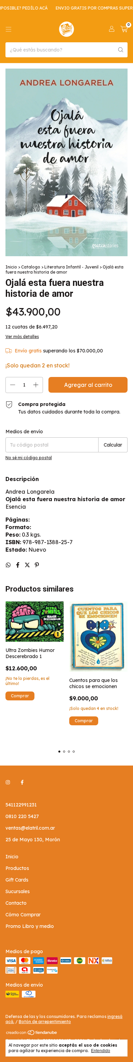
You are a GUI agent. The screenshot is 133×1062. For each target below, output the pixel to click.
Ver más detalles (22, 336)
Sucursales (17, 891)
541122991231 (21, 805)
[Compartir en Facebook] (18, 565)
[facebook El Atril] (22, 782)
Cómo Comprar (23, 915)
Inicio (11, 267)
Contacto (16, 903)
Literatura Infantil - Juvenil (71, 267)
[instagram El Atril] (7, 782)
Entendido (100, 1050)
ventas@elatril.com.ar (30, 828)
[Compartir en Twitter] (28, 565)
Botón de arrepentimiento (45, 1021)
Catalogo (30, 267)
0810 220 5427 (22, 816)
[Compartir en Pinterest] (37, 565)
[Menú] (8, 29)
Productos (17, 868)
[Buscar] (121, 49)
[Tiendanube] (31, 1034)
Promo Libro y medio (29, 926)
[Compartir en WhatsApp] (8, 565)
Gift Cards (16, 880)
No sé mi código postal (28, 457)
